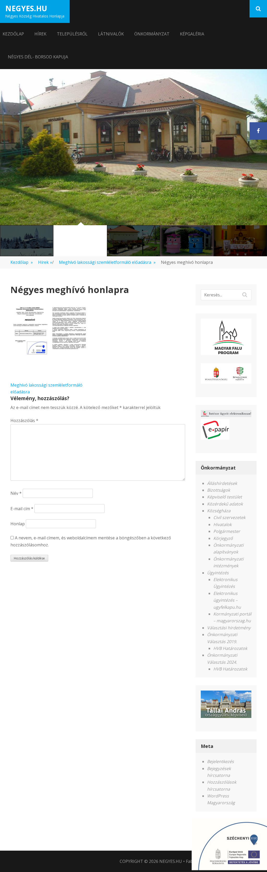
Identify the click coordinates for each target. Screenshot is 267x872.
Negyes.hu (26, 8)
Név (16, 493)
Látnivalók (111, 34)
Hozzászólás (24, 420)
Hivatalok (222, 524)
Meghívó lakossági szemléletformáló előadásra (107, 262)
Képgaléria (192, 34)
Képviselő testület (224, 497)
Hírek (40, 34)
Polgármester (226, 531)
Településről (72, 34)
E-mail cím (21, 508)
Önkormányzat (151, 34)
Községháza (218, 511)
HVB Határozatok (230, 648)
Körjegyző (223, 538)
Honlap (17, 524)
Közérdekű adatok (225, 504)
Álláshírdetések (222, 483)
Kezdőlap (13, 34)
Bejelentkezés (220, 761)
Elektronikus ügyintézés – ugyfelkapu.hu (227, 600)
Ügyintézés (218, 573)
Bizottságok (218, 490)
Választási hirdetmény (229, 628)
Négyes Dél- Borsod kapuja (38, 57)
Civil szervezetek (229, 517)
